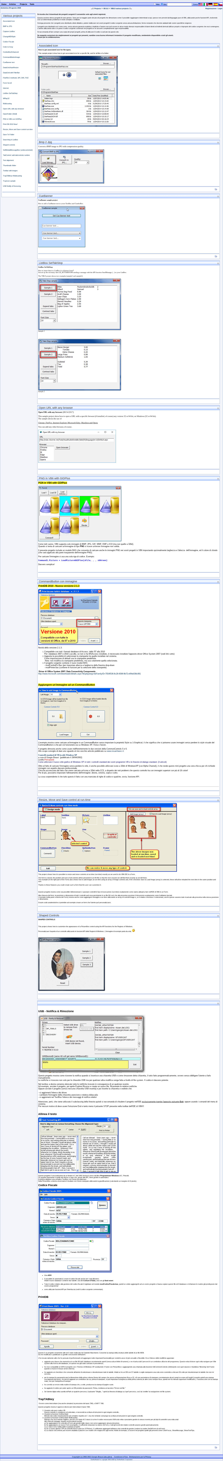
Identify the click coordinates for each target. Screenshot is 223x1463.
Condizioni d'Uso (121, 1457)
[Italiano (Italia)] (206, 5)
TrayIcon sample (9, 181)
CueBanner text (9, 62)
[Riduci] (218, 46)
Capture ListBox (9, 31)
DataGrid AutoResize (11, 67)
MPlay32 (6, 98)
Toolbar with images (10, 171)
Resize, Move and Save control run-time (18, 129)
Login (220, 8)
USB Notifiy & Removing (12, 186)
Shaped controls (9, 145)
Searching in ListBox (10, 140)
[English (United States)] (200, 5)
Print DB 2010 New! (10, 124)
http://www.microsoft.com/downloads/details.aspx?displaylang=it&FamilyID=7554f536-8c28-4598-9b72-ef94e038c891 (89, 674)
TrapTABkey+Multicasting (12, 176)
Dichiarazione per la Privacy (140, 1457)
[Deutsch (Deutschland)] (210, 5)
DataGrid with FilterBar (11, 73)
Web (158, 4)
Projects (97, 8)
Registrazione (210, 8)
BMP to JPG (7, 26)
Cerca (195, 4)
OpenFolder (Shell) (10, 114)
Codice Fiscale (8, 42)
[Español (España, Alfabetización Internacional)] (216, 5)
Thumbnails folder (9, 165)
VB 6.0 (105, 8)
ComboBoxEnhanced (11, 52)
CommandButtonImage (11, 57)
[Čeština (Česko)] (220, 5)
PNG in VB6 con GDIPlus (12, 119)
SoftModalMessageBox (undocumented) (18, 150)
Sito (165, 4)
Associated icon (9, 21)
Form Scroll (7, 83)
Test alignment (8, 160)
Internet (6, 88)
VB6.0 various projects (120, 8)
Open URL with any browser (13, 109)
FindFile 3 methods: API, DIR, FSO (16, 78)
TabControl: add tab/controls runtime (16, 155)
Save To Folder (8, 134)
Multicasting (7, 103)
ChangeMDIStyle (9, 36)
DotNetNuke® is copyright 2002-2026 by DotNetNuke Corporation (111, 1459)
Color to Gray (8, 47)
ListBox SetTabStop (10, 93)
